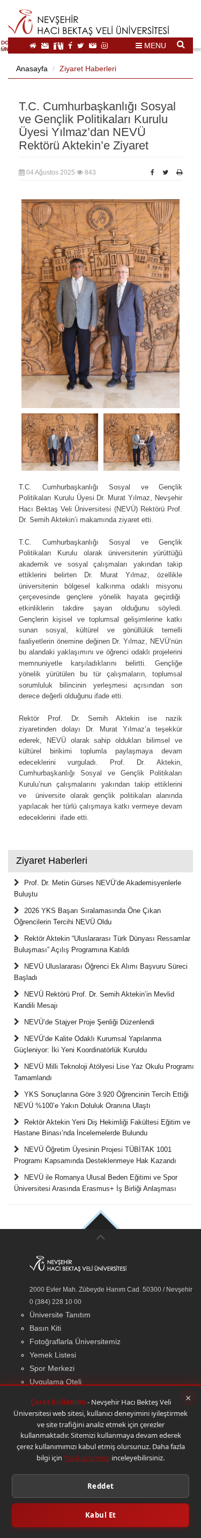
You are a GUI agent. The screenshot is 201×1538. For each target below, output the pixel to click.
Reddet (100, 1486)
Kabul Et (100, 1515)
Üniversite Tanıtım (60, 1314)
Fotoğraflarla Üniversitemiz (75, 1341)
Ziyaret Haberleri (87, 68)
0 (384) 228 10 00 (55, 1302)
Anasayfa (32, 68)
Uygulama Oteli (55, 1381)
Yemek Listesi (52, 1355)
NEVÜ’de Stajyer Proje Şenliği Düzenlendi (89, 1022)
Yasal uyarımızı (87, 1457)
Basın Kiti (45, 1328)
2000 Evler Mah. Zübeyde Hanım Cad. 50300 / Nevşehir (110, 1289)
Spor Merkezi (52, 1368)
